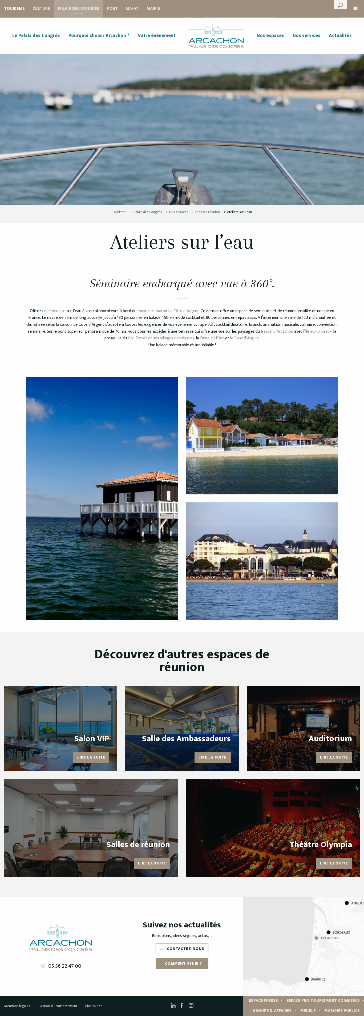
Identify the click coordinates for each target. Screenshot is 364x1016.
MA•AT (132, 8)
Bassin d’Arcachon (277, 331)
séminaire (56, 311)
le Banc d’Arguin (244, 338)
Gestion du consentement (57, 1006)
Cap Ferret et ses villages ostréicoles (161, 338)
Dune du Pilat (212, 338)
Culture (41, 8)
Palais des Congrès (78, 8)
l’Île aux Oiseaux (317, 331)
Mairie (153, 8)
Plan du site (93, 1006)
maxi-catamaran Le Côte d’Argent (168, 311)
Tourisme (14, 8)
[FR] (355, 8)
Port (112, 8)
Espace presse (263, 1000)
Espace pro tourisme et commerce (322, 1000)
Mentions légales (17, 1006)
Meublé (308, 1010)
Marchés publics (342, 1010)
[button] (340, 4)
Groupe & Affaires (272, 1010)
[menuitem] (36, 35)
